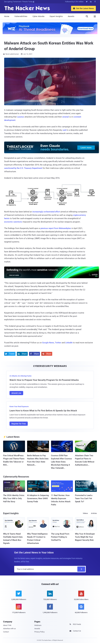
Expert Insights (56, 16)
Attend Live (16, 393)
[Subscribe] (81, 569)
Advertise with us (9, 629)
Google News (48, 342)
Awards (71, 16)
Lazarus (20, 117)
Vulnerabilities (20, 16)
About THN (7, 625)
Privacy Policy (39, 632)
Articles (94, 513)
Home (6, 16)
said (64, 130)
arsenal (65, 117)
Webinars (37, 625)
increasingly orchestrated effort (46, 212)
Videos (85, 513)
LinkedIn (69, 342)
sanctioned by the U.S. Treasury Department (23, 168)
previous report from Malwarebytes (55, 228)
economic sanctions (13, 222)
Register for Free (18, 424)
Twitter (58, 342)
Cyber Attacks (39, 16)
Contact (6, 632)
